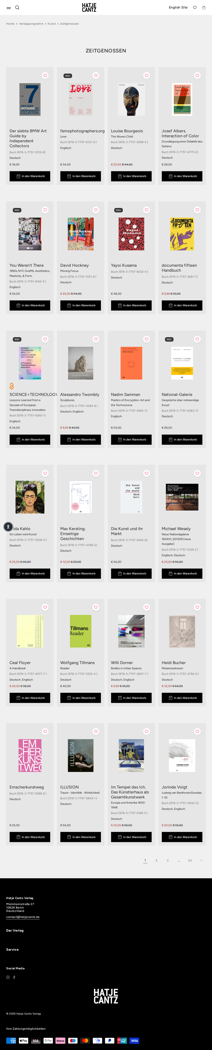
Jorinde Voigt (174, 787)
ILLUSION (69, 787)
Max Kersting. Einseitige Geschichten (73, 533)
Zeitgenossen (69, 24)
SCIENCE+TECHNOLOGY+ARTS (30, 394)
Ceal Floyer (20, 662)
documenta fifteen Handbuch (179, 268)
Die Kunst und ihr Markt (127, 531)
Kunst (52, 24)
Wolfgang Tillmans (77, 662)
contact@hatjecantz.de (23, 917)
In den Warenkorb (33, 176)
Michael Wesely (176, 528)
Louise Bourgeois (127, 130)
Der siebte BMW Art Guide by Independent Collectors (28, 138)
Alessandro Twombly (79, 394)
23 (190, 860)
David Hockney (74, 265)
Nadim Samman (125, 394)
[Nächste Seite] (201, 860)
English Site (178, 7)
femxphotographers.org (80, 130)
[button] (8, 527)
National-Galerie (177, 394)
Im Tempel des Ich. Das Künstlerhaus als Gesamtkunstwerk (130, 792)
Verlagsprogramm (31, 24)
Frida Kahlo (20, 528)
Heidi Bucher (174, 662)
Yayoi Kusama (124, 265)
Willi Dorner (122, 662)
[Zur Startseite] (94, 7)
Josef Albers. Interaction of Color (180, 133)
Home (10, 24)
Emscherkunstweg (27, 787)
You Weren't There (27, 265)
